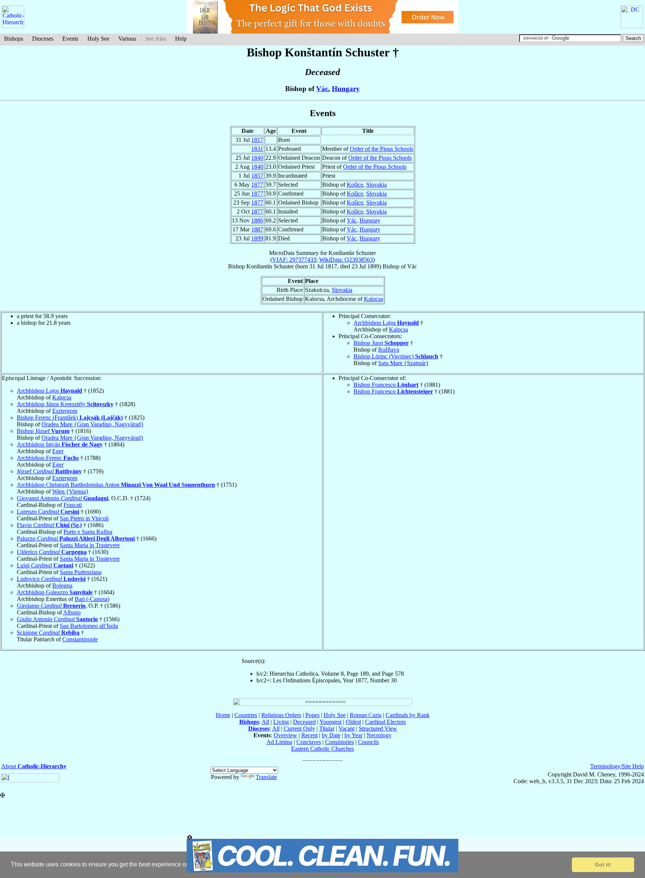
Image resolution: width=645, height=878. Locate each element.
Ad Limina (279, 742)
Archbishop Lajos (386, 323)
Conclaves (308, 742)
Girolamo (51, 606)
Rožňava (388, 349)
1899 (257, 238)
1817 (257, 140)
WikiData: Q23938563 (346, 259)
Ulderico (52, 552)
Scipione (48, 632)
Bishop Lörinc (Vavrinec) (395, 356)
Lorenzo (48, 511)
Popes (312, 715)
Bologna (62, 585)
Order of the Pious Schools (381, 149)
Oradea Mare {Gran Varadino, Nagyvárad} (92, 424)
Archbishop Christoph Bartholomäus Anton (116, 485)
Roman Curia (365, 715)
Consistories (339, 742)
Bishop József (43, 431)
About (33, 766)
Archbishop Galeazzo (55, 592)
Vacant (347, 728)
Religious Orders (281, 715)
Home (223, 715)
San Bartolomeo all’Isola (89, 626)
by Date (331, 735)
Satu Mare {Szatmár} (403, 363)
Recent (309, 735)
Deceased (304, 722)
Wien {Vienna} (70, 491)
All (265, 722)
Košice (355, 184)
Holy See (98, 38)
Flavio (49, 525)
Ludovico (51, 579)
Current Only (299, 728)
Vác (322, 89)
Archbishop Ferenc (48, 458)
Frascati (72, 505)
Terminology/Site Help (617, 766)
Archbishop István (60, 444)
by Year (353, 735)
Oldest (353, 722)
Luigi (45, 565)
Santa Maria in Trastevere (90, 545)
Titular (326, 728)
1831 (257, 149)
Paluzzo (76, 538)
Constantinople (80, 639)
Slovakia (376, 184)
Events (70, 38)
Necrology (379, 735)
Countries (245, 715)
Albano (72, 612)
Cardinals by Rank (408, 715)
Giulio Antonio (57, 619)
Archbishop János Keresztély (65, 404)
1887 (257, 229)
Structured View (378, 728)
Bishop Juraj (381, 343)
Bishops (13, 38)
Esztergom (64, 411)
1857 (257, 175)
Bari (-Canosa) (92, 599)
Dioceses (42, 38)
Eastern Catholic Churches (322, 748)
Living (281, 722)
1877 (257, 184)
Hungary (346, 89)
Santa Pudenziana (81, 572)
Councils (368, 742)
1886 (257, 220)
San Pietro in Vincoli (84, 518)
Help (181, 38)
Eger (57, 451)
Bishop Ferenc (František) (70, 417)
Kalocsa (373, 299)
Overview (285, 735)
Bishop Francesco (385, 385)
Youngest (331, 722)
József (49, 471)
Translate (266, 777)
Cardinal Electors (385, 722)
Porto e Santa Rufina (87, 532)
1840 (257, 158)
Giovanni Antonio (62, 498)
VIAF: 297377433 (294, 259)
